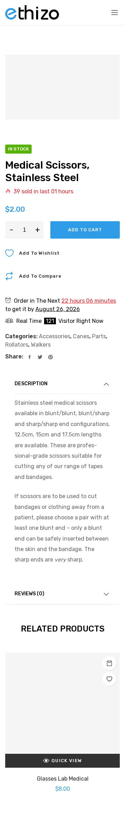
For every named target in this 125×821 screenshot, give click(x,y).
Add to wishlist (39, 253)
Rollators (16, 344)
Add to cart (85, 229)
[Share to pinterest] (50, 357)
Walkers (41, 344)
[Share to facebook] (29, 357)
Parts (99, 336)
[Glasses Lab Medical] (62, 710)
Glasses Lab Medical (63, 778)
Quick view (66, 760)
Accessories (54, 336)
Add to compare (40, 276)
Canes (81, 336)
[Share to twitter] (40, 357)
